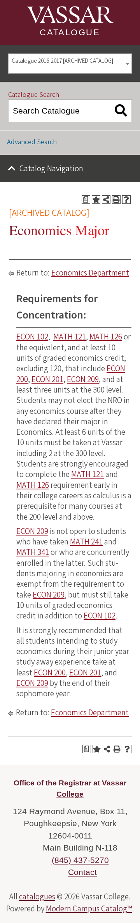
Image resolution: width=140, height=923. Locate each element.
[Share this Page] (106, 199)
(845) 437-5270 (80, 860)
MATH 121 (69, 337)
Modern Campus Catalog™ (89, 908)
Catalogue (70, 32)
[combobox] (70, 63)
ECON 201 (47, 379)
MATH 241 (86, 542)
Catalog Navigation (51, 168)
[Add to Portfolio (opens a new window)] (96, 199)
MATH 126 (105, 337)
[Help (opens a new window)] (126, 199)
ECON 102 (32, 337)
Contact (82, 872)
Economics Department (90, 273)
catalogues (37, 896)
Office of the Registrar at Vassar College (70, 788)
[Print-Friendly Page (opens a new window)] (116, 199)
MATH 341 (32, 552)
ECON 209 (83, 379)
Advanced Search (32, 142)
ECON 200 (50, 672)
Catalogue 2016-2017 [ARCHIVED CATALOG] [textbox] (62, 61)
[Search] (121, 111)
